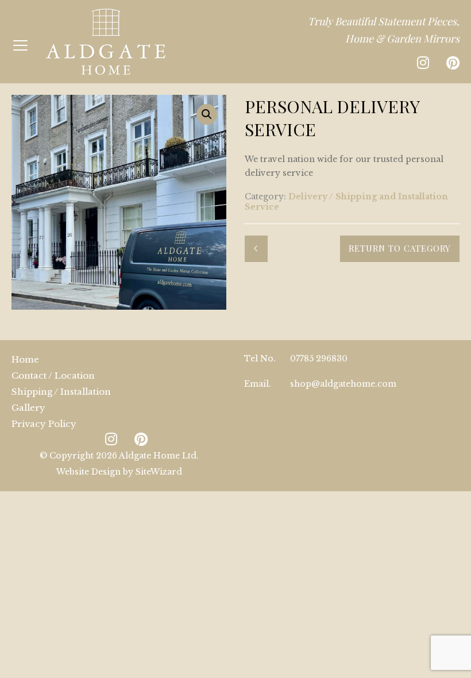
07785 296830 (319, 358)
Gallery (28, 407)
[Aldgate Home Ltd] (105, 42)
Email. (257, 384)
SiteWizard (159, 472)
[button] (206, 114)
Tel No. (260, 358)
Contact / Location (53, 375)
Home (25, 359)
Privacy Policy (43, 423)
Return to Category (400, 248)
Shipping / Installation (61, 391)
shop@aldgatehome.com (343, 384)
